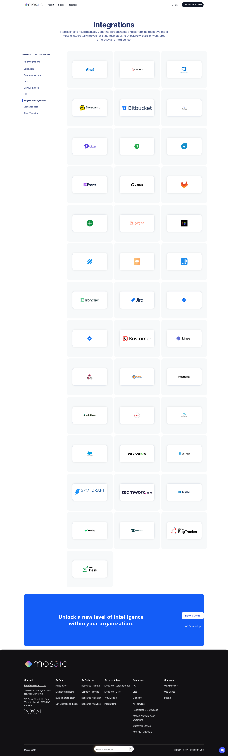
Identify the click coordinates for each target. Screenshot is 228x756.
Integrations (110, 703)
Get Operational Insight (67, 703)
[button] (50, 4)
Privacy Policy (181, 749)
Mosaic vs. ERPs (112, 691)
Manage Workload (65, 691)
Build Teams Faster (65, 697)
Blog (135, 691)
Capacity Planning (90, 691)
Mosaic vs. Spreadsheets (117, 685)
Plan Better (61, 685)
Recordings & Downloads (145, 709)
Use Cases (169, 691)
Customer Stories (142, 726)
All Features (139, 703)
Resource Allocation (91, 697)
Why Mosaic (110, 697)
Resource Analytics (91, 703)
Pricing (61, 5)
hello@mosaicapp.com (35, 685)
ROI (134, 685)
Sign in (175, 5)
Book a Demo (192, 615)
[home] (33, 4)
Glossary (137, 697)
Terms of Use (197, 749)
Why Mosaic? (171, 685)
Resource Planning (91, 685)
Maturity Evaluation (142, 732)
